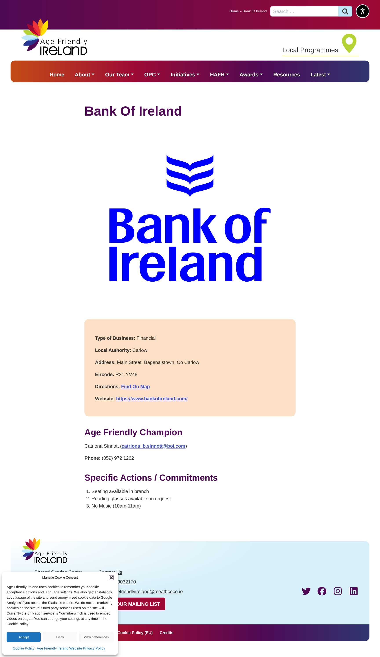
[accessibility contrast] (362, 11)
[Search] (345, 11)
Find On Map (135, 386)
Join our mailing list (132, 604)
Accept (24, 637)
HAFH (217, 75)
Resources (286, 75)
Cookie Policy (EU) (135, 632)
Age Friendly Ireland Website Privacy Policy (71, 648)
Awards (248, 75)
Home (234, 11)
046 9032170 (122, 582)
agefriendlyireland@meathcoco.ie (147, 591)
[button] (111, 577)
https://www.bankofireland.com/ (152, 398)
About (82, 75)
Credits (166, 632)
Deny (60, 637)
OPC (150, 75)
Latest (318, 75)
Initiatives (183, 75)
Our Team (117, 75)
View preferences (96, 637)
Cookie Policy (24, 648)
